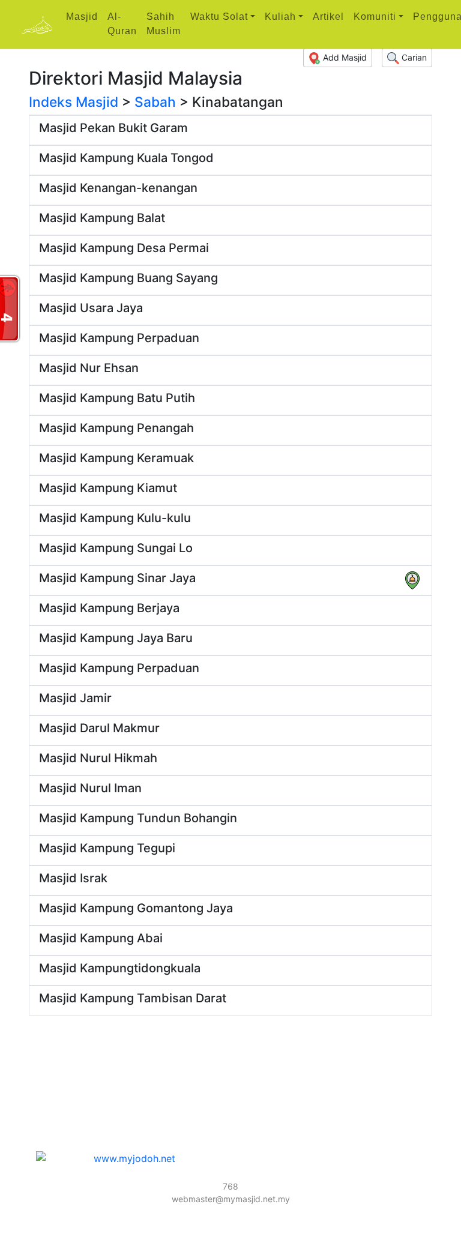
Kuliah (280, 16)
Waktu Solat (219, 16)
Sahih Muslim (163, 23)
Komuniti (375, 16)
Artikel (328, 16)
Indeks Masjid (73, 102)
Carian (413, 57)
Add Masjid (344, 57)
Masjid (82, 16)
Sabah (155, 102)
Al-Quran (122, 23)
